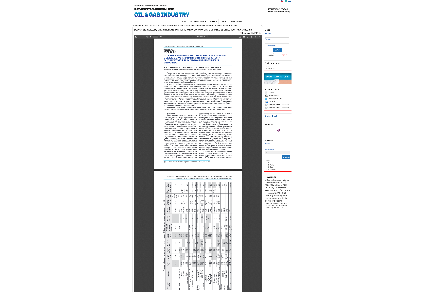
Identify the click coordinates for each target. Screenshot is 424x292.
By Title (270, 167)
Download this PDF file (251, 33)
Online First (271, 116)
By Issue (271, 163)
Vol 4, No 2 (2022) (152, 25)
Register (284, 55)
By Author (271, 165)
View (269, 66)
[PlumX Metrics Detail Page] (278, 130)
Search (267, 143)
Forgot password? (271, 55)
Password (268, 39)
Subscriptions (236, 21)
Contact (224, 21)
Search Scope (269, 149)
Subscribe (271, 68)
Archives (141, 25)
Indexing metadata (275, 99)
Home (184, 21)
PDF (235, 25)
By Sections (272, 169)
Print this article (274, 96)
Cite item (272, 102)
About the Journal (197, 21)
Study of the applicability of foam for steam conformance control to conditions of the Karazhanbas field (196, 25)
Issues (212, 21)
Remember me (271, 45)
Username (268, 33)
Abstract (271, 93)
